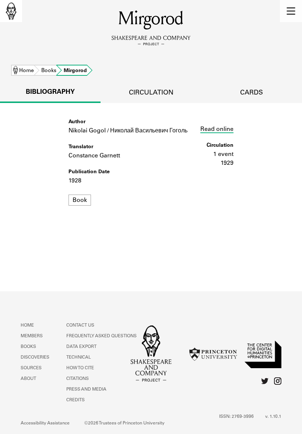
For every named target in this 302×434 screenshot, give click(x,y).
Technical (78, 357)
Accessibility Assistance (45, 423)
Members (32, 336)
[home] (11, 11)
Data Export (81, 347)
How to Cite (80, 368)
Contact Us (80, 325)
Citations (77, 379)
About (28, 379)
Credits (75, 400)
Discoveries (35, 357)
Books (48, 71)
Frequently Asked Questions (101, 336)
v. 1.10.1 (273, 417)
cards (251, 93)
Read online (216, 129)
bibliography (50, 92)
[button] (291, 11)
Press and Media (86, 389)
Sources (31, 368)
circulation (151, 93)
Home (26, 71)
